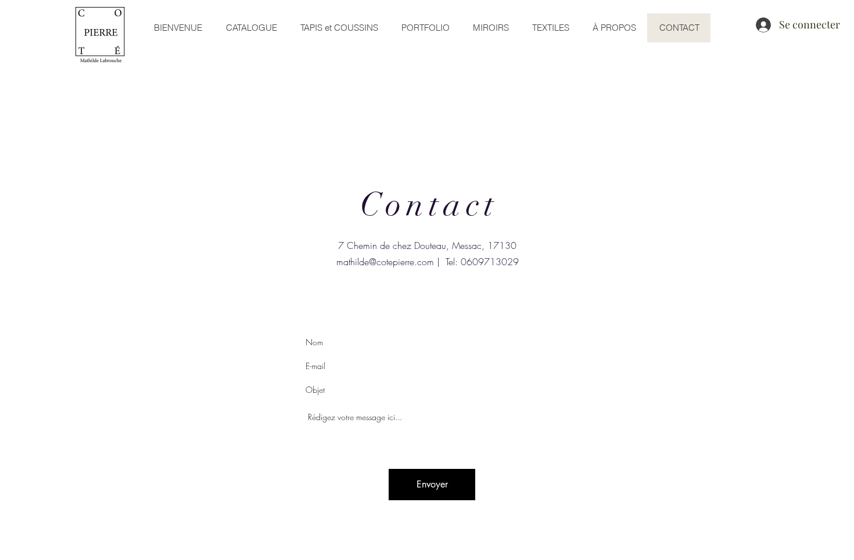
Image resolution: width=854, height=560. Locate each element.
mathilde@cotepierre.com (385, 261)
